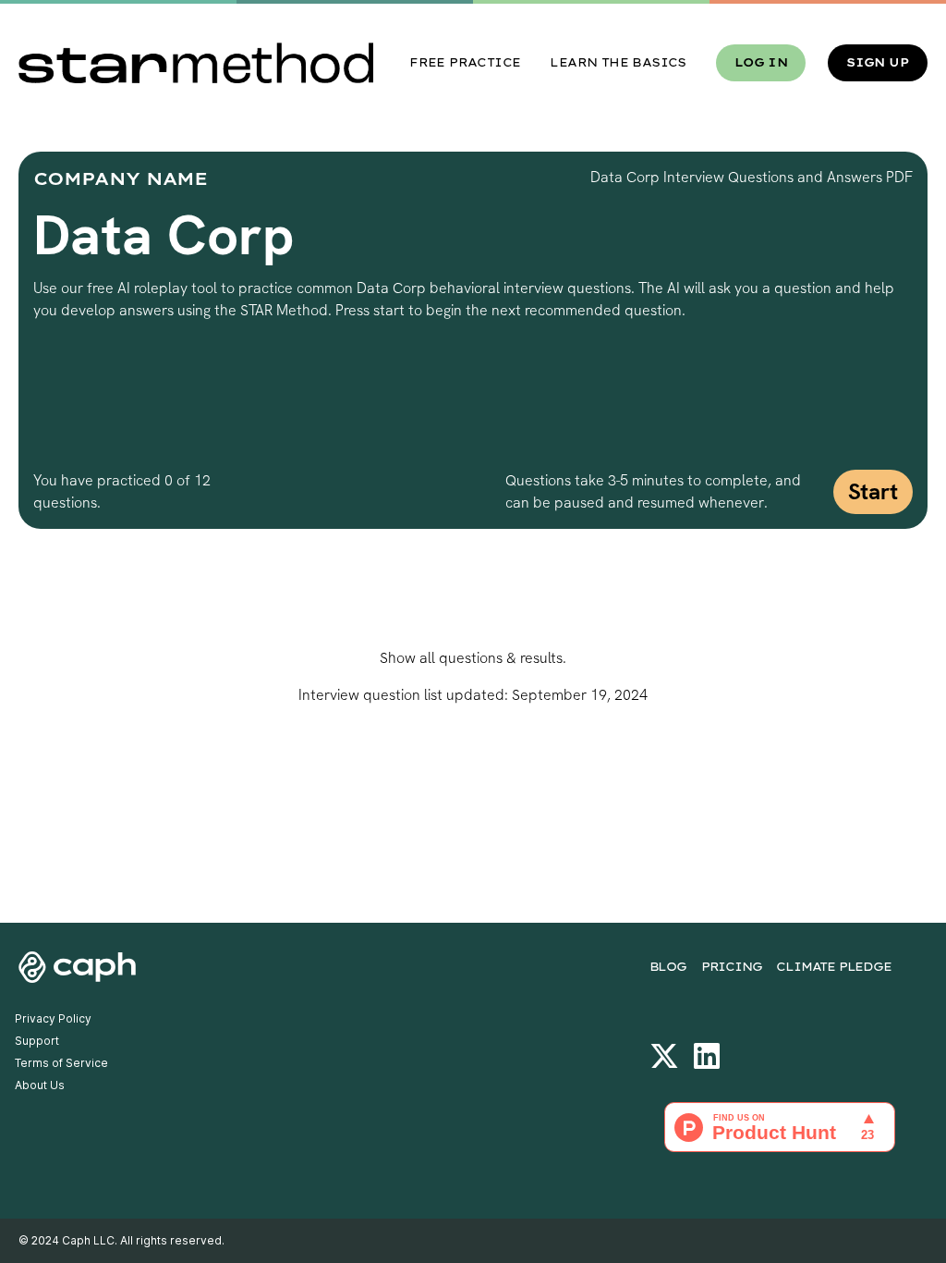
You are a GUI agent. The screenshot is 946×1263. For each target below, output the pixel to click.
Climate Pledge (833, 967)
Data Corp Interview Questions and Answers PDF (751, 177)
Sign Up (877, 62)
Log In (760, 62)
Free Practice (464, 62)
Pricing (731, 967)
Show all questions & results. (473, 658)
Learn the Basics (617, 62)
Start (873, 491)
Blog (667, 967)
